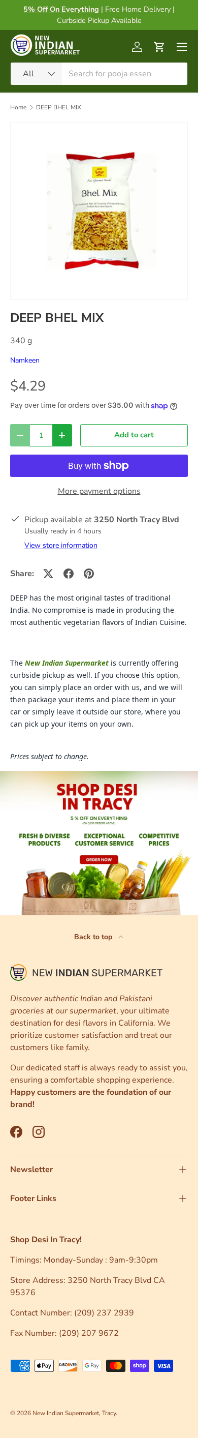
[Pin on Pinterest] (89, 573)
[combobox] (99, 74)
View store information (60, 545)
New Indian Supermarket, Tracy (74, 1413)
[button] (159, 47)
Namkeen (25, 360)
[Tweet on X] (48, 573)
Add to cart (134, 435)
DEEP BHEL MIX (58, 107)
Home (18, 107)
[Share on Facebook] (68, 573)
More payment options (99, 491)
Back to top (94, 937)
